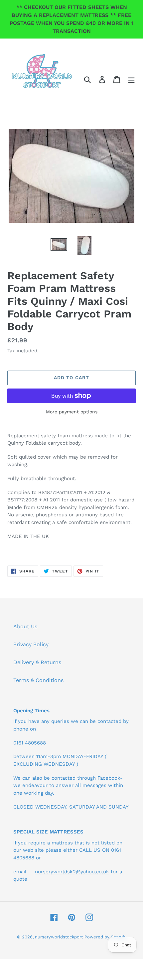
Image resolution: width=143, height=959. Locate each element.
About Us (25, 626)
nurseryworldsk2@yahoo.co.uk (72, 872)
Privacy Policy (31, 644)
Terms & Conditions (38, 680)
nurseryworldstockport (59, 936)
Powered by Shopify (105, 936)
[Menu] (131, 79)
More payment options (71, 411)
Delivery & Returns (37, 662)
